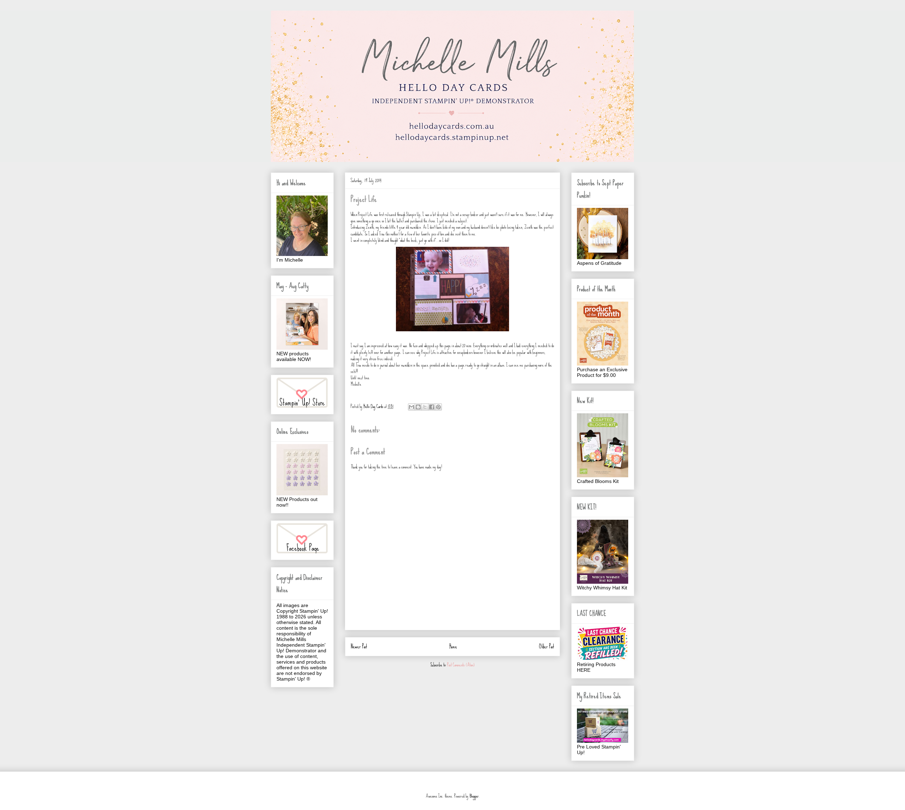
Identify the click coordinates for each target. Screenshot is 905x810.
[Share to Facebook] (431, 406)
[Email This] (411, 406)
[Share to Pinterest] (438, 406)
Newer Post (359, 646)
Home (453, 646)
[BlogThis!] (418, 406)
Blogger (474, 796)
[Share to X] (424, 406)
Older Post (546, 646)
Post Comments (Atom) (460, 664)
